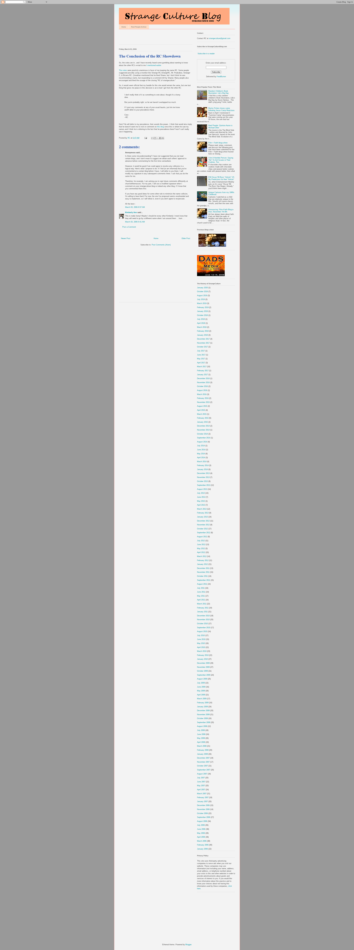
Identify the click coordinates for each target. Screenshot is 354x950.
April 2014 (201, 457)
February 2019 (203, 307)
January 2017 (202, 375)
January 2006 (202, 849)
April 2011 (201, 600)
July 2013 (201, 493)
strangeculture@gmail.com (219, 38)
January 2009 (202, 707)
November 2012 (203, 525)
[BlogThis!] (155, 138)
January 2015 (202, 422)
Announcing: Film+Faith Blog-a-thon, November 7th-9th (221, 210)
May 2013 (201, 501)
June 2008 (201, 734)
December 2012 (203, 521)
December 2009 (203, 663)
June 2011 (201, 592)
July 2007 (201, 778)
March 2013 (201, 509)
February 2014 (203, 465)
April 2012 (201, 552)
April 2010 (201, 647)
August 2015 (202, 406)
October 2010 (202, 624)
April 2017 (201, 363)
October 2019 (202, 291)
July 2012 (201, 541)
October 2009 (202, 671)
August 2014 (202, 442)
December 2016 (203, 378)
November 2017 (203, 343)
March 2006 (201, 841)
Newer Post (125, 238)
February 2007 (203, 797)
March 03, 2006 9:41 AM (135, 222)
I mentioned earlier (153, 65)
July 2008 (201, 730)
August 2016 (202, 390)
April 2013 (201, 505)
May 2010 (201, 643)
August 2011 (202, 584)
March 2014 (201, 461)
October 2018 (202, 315)
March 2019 (201, 303)
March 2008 (201, 746)
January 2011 (202, 612)
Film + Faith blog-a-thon (217, 143)
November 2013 (203, 477)
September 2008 (203, 722)
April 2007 (201, 790)
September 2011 (203, 580)
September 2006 (203, 817)
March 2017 (201, 367)
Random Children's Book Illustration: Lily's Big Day (218, 92)
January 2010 (202, 659)
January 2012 (202, 564)
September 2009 (203, 675)
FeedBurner (221, 76)
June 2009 (201, 687)
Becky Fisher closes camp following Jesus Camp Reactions (221, 109)
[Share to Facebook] (160, 138)
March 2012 (201, 556)
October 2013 (202, 481)
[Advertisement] (151, 37)
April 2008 (201, 742)
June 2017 (201, 355)
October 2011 (202, 576)
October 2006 (202, 813)
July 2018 (201, 319)
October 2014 (202, 434)
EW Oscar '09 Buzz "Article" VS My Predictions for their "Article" (221, 178)
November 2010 (203, 619)
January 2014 (202, 469)
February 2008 (203, 750)
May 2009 (201, 691)
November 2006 (203, 809)
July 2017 (201, 351)
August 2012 (202, 537)
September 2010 (203, 628)
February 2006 (203, 845)
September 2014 (203, 438)
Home (123, 27)
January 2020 (202, 288)
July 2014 (201, 446)
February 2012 (203, 560)
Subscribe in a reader (206, 54)
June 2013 (201, 497)
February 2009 (203, 703)
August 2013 (202, 489)
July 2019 (201, 299)
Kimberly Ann (131, 212)
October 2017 (202, 347)
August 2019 (202, 295)
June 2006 (201, 829)
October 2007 (202, 766)
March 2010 (201, 651)
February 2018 (203, 331)
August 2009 (202, 679)
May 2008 (201, 738)
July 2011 (201, 588)
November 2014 (203, 430)
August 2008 (202, 726)
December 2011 (203, 568)
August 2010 (202, 631)
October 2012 (202, 529)
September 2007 (203, 770)
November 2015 (203, 402)
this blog (160, 127)
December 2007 (203, 758)
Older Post (186, 238)
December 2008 (203, 710)
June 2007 (201, 782)
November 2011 (203, 572)
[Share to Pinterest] (163, 138)
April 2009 (201, 695)
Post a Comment (129, 227)
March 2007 (201, 794)
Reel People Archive (138, 27)
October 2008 (202, 718)
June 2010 (201, 639)
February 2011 (202, 608)
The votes (123, 70)
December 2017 (203, 339)
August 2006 (202, 821)
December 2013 (203, 473)
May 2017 (201, 359)
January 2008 (202, 754)
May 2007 (201, 786)
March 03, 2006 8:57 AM (135, 207)
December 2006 (203, 805)
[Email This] (152, 138)
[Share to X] (157, 138)
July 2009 (201, 683)
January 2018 (202, 335)
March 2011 (201, 604)
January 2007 (202, 801)
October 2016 (202, 386)
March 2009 (201, 699)
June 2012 (201, 544)
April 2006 (201, 837)
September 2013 (203, 485)
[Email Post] (146, 138)
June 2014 (201, 450)
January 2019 (202, 311)
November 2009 (203, 667)
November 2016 (203, 382)
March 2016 (201, 394)
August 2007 (202, 774)
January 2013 (202, 517)
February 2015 (203, 418)
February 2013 (203, 513)
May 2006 (201, 833)
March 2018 (201, 327)
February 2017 (203, 371)
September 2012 (203, 533)
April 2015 (201, 410)
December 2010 (203, 616)
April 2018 (201, 323)
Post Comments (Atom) (161, 245)
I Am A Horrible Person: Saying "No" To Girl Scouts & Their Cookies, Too (220, 160)
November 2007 (203, 762)
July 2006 (201, 825)
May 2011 (201, 596)
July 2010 (201, 635)
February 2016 (203, 398)
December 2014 (203, 426)
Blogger (188, 945)
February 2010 (203, 655)
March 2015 (201, 414)
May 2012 (201, 548)
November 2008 (203, 714)
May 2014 (201, 454)
